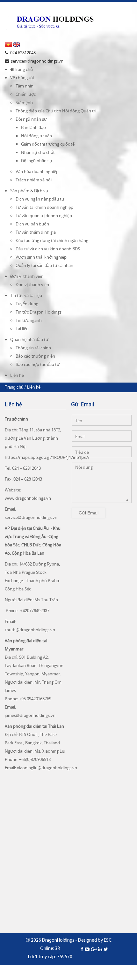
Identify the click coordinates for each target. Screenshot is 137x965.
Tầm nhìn (24, 86)
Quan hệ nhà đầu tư (29, 339)
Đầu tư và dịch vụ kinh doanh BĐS (48, 249)
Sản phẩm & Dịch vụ (29, 191)
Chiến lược (26, 94)
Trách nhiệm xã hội (34, 180)
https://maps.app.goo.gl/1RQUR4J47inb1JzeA (47, 457)
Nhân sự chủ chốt (38, 152)
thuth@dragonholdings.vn (30, 630)
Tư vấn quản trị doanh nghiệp (44, 215)
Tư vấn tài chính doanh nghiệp (44, 207)
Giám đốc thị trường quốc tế (48, 144)
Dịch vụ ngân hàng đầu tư (40, 199)
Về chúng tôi (22, 77)
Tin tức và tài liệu (26, 295)
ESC (108, 940)
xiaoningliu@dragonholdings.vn (47, 768)
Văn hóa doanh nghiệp (37, 171)
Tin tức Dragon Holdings (38, 312)
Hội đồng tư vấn (36, 136)
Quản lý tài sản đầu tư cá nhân (44, 265)
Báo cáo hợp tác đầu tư (38, 364)
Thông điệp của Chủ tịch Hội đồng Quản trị (56, 111)
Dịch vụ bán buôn (32, 224)
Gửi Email (88, 512)
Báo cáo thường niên (35, 356)
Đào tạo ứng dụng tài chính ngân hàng (52, 240)
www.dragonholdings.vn (28, 498)
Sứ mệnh (24, 102)
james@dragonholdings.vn (30, 715)
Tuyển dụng (27, 304)
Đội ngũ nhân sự (31, 119)
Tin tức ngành (29, 320)
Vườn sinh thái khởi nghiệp (41, 257)
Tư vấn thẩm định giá (36, 232)
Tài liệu (22, 328)
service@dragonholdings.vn (31, 517)
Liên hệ (17, 375)
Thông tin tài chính (33, 348)
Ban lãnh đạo (33, 127)
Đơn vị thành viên (27, 276)
